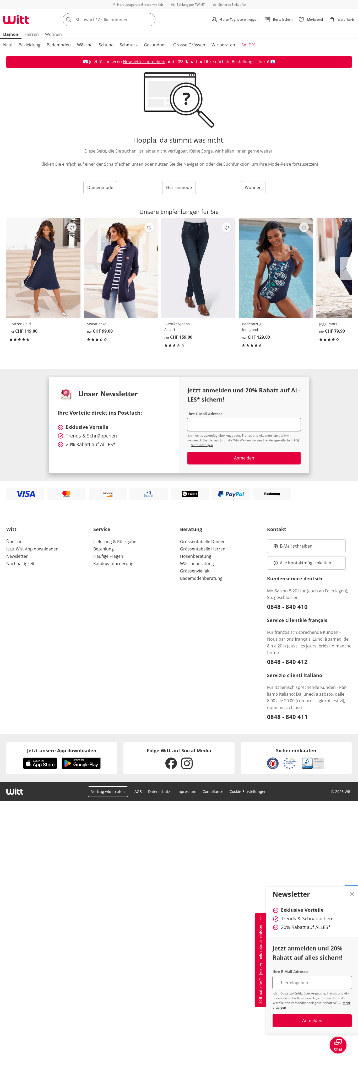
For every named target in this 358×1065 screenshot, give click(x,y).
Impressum (186, 791)
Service (101, 529)
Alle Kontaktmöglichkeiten (305, 563)
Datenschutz (159, 791)
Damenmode (100, 187)
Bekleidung (29, 45)
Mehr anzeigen (202, 445)
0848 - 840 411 (287, 717)
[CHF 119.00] (43, 268)
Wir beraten (223, 45)
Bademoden (59, 45)
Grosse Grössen (189, 45)
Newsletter (17, 556)
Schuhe (106, 45)
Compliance (213, 791)
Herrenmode (179, 187)
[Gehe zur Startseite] (16, 19)
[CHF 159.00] (198, 268)
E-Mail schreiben (293, 547)
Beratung (191, 529)
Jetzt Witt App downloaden (32, 549)
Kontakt (276, 529)
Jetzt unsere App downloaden (61, 750)
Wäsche (85, 45)
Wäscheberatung (197, 563)
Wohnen (53, 34)
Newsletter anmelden (144, 61)
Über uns (15, 541)
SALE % (248, 45)
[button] (346, 268)
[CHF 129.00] (276, 268)
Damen (10, 34)
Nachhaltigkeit (20, 563)
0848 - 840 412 (287, 662)
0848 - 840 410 (287, 606)
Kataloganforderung (113, 563)
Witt (11, 529)
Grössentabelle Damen (203, 541)
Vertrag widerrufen (108, 791)
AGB (138, 791)
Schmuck (129, 45)
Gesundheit (155, 45)
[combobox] (120, 19)
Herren (32, 34)
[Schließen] (352, 893)
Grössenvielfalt (195, 571)
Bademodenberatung (201, 578)
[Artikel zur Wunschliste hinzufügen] (72, 227)
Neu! (7, 45)
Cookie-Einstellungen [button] (248, 791)
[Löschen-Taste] (150, 20)
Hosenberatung (195, 556)
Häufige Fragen (108, 556)
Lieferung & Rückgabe (114, 541)
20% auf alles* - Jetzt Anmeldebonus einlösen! (260, 963)
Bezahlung (103, 549)
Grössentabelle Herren (202, 549)
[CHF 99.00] (121, 268)
